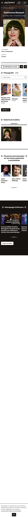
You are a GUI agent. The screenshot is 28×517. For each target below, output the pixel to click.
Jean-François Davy (4, 180)
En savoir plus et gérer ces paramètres (11, 511)
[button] (19, 129)
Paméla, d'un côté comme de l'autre (5, 99)
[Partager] (21, 66)
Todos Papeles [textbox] (6, 77)
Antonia (15, 99)
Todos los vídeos (7, 243)
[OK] (14, 514)
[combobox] (14, 77)
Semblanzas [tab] (14, 123)
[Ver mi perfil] (25, 2)
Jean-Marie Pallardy (16, 180)
